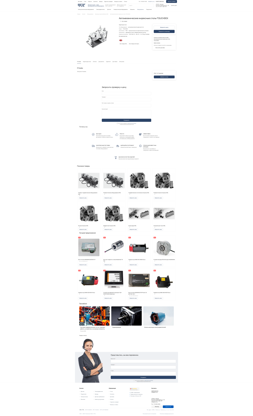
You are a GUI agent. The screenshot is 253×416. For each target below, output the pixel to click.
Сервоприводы (116, 327)
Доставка (114, 61)
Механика (83, 399)
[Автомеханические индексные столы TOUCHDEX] (96, 36)
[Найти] (152, 5)
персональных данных (132, 123)
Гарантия (108, 61)
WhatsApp (157, 406)
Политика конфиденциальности (167, 413)
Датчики (82, 391)
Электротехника (84, 396)
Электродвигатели (99, 391)
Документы (101, 61)
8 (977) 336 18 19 (160, 1)
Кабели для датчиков (99, 399)
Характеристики (87, 61)
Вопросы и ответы (114, 404)
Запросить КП (168, 406)
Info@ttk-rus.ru (151, 1)
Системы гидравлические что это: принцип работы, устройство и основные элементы (92, 328)
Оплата (95, 61)
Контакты (112, 394)
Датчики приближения (99, 396)
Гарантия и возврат (114, 402)
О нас (111, 391)
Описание (121, 61)
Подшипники (83, 394)
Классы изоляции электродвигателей (155, 327)
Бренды (96, 394)
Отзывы (79, 61)
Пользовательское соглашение (149, 413)
